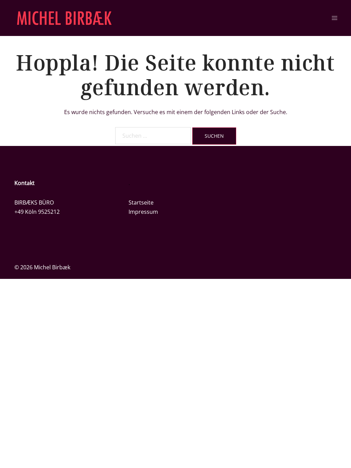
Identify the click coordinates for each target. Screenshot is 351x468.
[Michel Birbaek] (64, 17)
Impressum (143, 211)
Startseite (141, 202)
